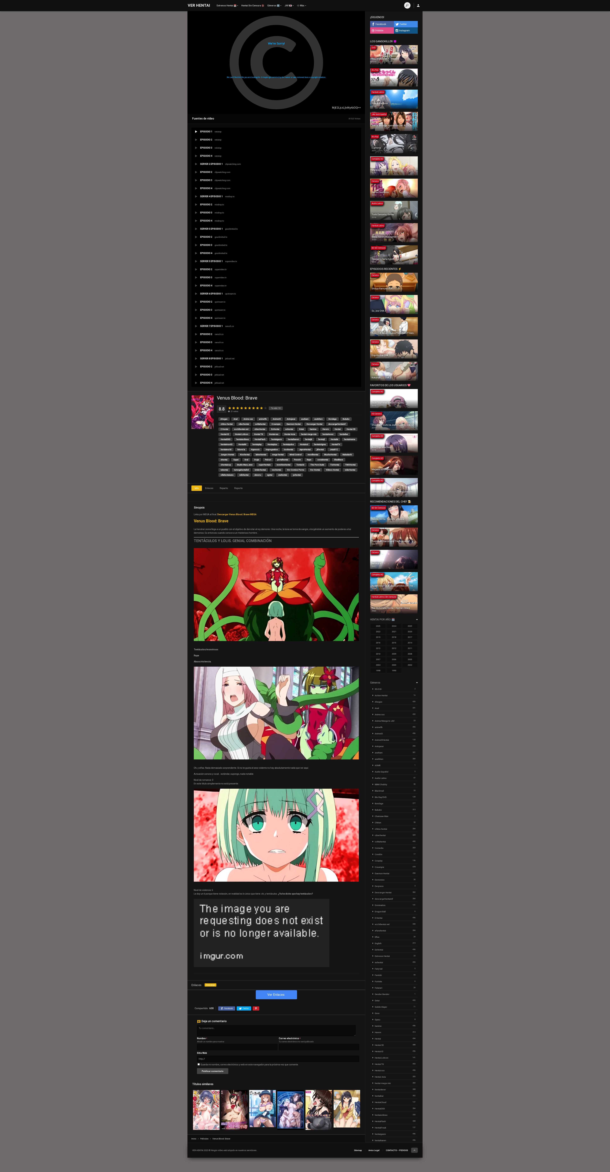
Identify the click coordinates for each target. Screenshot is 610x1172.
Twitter (403, 24)
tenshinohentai (283, 465)
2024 (394, 626)
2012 (394, 648)
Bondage (333, 419)
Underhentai (260, 470)
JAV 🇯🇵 (288, 5)
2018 (394, 637)
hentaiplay (256, 444)
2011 (410, 648)
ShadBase (338, 460)
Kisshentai (245, 455)
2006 (394, 659)
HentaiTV (336, 444)
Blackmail (379, 791)
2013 (378, 648)
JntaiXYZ (334, 449)
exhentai (289, 429)
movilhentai (313, 455)
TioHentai (334, 465)
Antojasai (291, 419)
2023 (410, 626)
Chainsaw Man (381, 816)
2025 (378, 626)
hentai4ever (328, 434)
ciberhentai (244, 424)
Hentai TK (258, 434)
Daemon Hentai (294, 424)
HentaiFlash (260, 439)
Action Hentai (381, 695)
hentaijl (321, 439)
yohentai (297, 475)
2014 (410, 643)
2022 (378, 631)
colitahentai (260, 424)
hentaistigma (320, 444)
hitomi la (241, 449)
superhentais (265, 465)
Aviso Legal (373, 1150)
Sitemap (358, 1150)
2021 (394, 631)
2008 (410, 654)
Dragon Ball (380, 911)
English (378, 943)
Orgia (256, 460)
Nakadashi (347, 455)
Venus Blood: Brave (211, 521)
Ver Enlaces (276, 995)
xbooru (257, 475)
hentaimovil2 (226, 444)
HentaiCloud (380, 1102)
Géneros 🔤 (273, 5)
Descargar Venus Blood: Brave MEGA (236, 514)
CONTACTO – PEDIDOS (397, 1150)
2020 (410, 631)
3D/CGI (378, 689)
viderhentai (350, 470)
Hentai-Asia (289, 434)
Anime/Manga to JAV (384, 721)
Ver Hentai (315, 470)
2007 (378, 659)
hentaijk (308, 439)
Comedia (379, 848)
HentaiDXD (225, 439)
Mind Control (296, 455)
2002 (410, 665)
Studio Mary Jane (245, 465)
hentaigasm (276, 439)
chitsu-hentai (227, 424)
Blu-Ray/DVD (381, 797)
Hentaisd (304, 444)
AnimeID (277, 419)
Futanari (378, 988)
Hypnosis (255, 449)
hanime (313, 429)
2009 (394, 654)
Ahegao (223, 419)
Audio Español (381, 772)
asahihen (318, 419)
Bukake (346, 419)
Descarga (210, 985)
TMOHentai (350, 465)
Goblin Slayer (381, 1007)
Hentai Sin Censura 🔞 (252, 5)
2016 (378, 643)
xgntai (269, 475)
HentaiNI (242, 444)
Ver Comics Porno (295, 470)
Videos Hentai (332, 470)
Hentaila (334, 439)
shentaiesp (226, 465)
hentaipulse (288, 444)
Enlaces (209, 488)
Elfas (377, 937)
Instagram (404, 30)
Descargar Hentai (314, 424)
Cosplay (378, 861)
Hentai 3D (351, 429)
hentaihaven (293, 439)
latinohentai (261, 455)
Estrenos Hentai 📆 (226, 5)
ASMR (377, 765)
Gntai (301, 429)
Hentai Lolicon (241, 434)
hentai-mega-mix (308, 434)
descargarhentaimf (337, 424)
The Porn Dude (317, 465)
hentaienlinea (242, 439)
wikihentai (243, 475)
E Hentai (224, 429)
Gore (377, 1013)
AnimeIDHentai (382, 740)
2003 (394, 665)
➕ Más (300, 5)
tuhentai (224, 470)
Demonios (379, 880)
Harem (325, 429)
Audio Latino (380, 778)
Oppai (235, 460)
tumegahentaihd (241, 470)
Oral (246, 460)
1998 (378, 670)
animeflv (263, 419)
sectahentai (322, 460)
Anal (235, 419)
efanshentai (259, 429)
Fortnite (378, 981)
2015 (394, 643)
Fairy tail (378, 969)
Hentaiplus (272, 444)
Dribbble (379, 30)
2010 (378, 654)
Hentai (338, 429)
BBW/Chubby (381, 784)
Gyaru (377, 1019)
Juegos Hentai (227, 455)
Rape (309, 460)
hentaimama (349, 439)
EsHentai (275, 429)
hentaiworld (226, 449)
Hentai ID (225, 434)
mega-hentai (278, 455)
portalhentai (282, 460)
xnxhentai (282, 475)
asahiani (304, 419)
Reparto (224, 488)
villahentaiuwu (227, 475)
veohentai (276, 470)
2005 (410, 659)
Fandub (378, 975)
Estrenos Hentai (382, 956)
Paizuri (268, 460)
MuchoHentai (330, 455)
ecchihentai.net (241, 429)
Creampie (276, 424)
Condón (378, 854)
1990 (394, 670)
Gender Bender (382, 994)
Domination (380, 905)
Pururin (297, 460)
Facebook (381, 24)
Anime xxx (248, 419)
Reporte (238, 488)
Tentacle (300, 465)
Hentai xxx (273, 434)
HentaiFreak (380, 1128)
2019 (378, 637)
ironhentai (288, 449)
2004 (378, 665)
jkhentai (320, 449)
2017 (410, 637)
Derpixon (379, 886)
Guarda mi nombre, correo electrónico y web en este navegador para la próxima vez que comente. (249, 1064)
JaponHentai (305, 449)
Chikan (378, 822)
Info (197, 488)
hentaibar (344, 434)
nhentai (224, 460)
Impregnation (272, 449)
